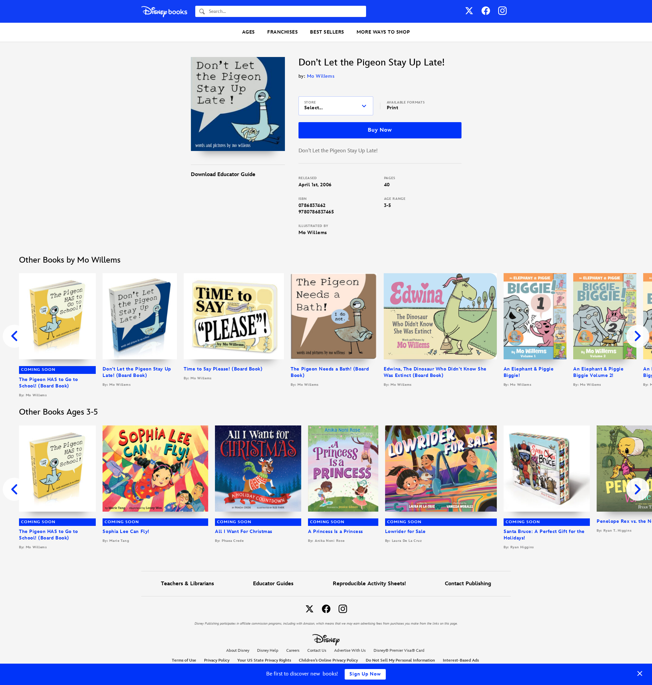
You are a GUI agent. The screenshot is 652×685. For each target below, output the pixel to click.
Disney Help (267, 650)
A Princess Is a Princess (335, 531)
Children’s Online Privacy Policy (328, 660)
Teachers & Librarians (187, 584)
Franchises (282, 32)
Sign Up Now (365, 674)
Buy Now (380, 130)
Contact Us (316, 650)
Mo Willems (320, 76)
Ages (248, 32)
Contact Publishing (468, 584)
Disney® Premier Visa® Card (399, 650)
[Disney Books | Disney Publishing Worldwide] (164, 11)
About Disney (237, 650)
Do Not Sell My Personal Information (400, 660)
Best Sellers (327, 32)
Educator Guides (273, 584)
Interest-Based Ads (461, 660)
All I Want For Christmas (243, 531)
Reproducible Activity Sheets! (369, 584)
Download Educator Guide (223, 174)
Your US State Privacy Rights (264, 660)
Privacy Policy (217, 660)
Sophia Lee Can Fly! (126, 531)
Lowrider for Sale (405, 531)
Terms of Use (184, 660)
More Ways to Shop (383, 32)
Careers (293, 650)
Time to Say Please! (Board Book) (223, 369)
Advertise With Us (350, 650)
